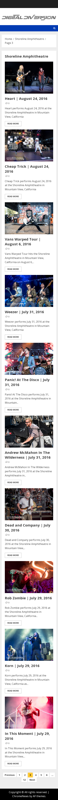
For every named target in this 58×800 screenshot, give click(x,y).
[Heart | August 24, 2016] (29, 78)
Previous (10, 774)
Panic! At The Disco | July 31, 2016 (27, 382)
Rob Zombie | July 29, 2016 (28, 597)
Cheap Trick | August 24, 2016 (27, 169)
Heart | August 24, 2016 (26, 98)
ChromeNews (20, 796)
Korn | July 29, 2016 (22, 665)
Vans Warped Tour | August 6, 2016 (23, 241)
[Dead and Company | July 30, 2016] (29, 504)
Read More (13, 123)
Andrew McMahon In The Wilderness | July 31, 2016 (28, 455)
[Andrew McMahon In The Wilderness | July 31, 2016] (29, 432)
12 (24, 779)
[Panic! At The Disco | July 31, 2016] (29, 359)
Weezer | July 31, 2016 (24, 311)
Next (32, 779)
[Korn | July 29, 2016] (29, 645)
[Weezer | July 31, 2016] (29, 291)
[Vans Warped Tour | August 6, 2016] (29, 218)
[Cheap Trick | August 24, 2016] (29, 145)
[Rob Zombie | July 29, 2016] (29, 577)
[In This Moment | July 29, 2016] (29, 713)
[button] (54, 28)
